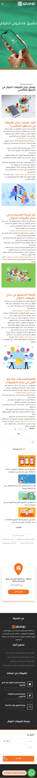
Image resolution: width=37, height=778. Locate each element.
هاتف (30, 741)
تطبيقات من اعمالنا (17, 673)
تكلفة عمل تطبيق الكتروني (9, 543)
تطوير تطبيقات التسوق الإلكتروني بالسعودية (22, 661)
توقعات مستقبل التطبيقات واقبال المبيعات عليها (21, 657)
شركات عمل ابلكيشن (8, 539)
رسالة (30, 747)
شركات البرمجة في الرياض (26, 543)
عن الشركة (18, 618)
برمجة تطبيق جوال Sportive (15, 705)
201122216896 (15, 585)
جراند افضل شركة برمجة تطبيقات (25, 421)
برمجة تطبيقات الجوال (18, 721)
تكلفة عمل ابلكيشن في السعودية (25, 539)
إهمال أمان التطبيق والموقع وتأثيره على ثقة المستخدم (20, 653)
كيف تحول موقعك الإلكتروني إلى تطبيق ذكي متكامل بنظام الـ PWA (18, 666)
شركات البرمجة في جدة (18, 535)
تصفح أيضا (18, 645)
